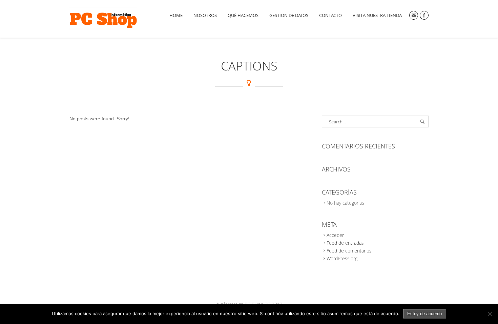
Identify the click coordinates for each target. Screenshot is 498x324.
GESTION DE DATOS (288, 15)
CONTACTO (330, 15)
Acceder (335, 235)
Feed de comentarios (349, 250)
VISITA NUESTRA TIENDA (377, 15)
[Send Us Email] (413, 15)
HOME (176, 15)
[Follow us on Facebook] (424, 15)
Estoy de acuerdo (424, 313)
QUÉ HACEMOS (243, 15)
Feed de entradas (345, 243)
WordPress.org (342, 258)
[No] (489, 313)
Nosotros (205, 15)
